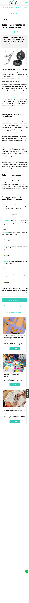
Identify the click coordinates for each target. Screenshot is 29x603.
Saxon (5, 205)
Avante (7, 220)
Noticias (7, 7)
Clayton (6, 261)
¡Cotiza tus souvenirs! (14, 300)
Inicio (3, 7)
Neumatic (5, 232)
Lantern (6, 246)
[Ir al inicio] (12, 3)
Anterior (7, 306)
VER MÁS (14, 348)
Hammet (7, 275)
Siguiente (22, 306)
